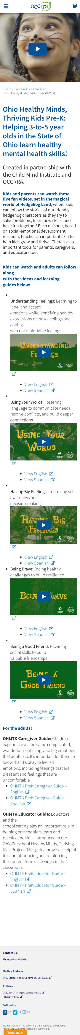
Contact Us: (10, 953)
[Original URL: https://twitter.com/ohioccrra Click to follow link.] (17, 1012)
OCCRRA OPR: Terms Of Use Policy (22, 992)
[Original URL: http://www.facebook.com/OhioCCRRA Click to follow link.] (7, 1012)
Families (38, 89)
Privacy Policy (11, 996)
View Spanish (36, 390)
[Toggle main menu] (6, 6)
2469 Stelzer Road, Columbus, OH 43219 (25, 977)
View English (35, 384)
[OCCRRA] (41, 6)
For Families (22, 89)
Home (7, 89)
